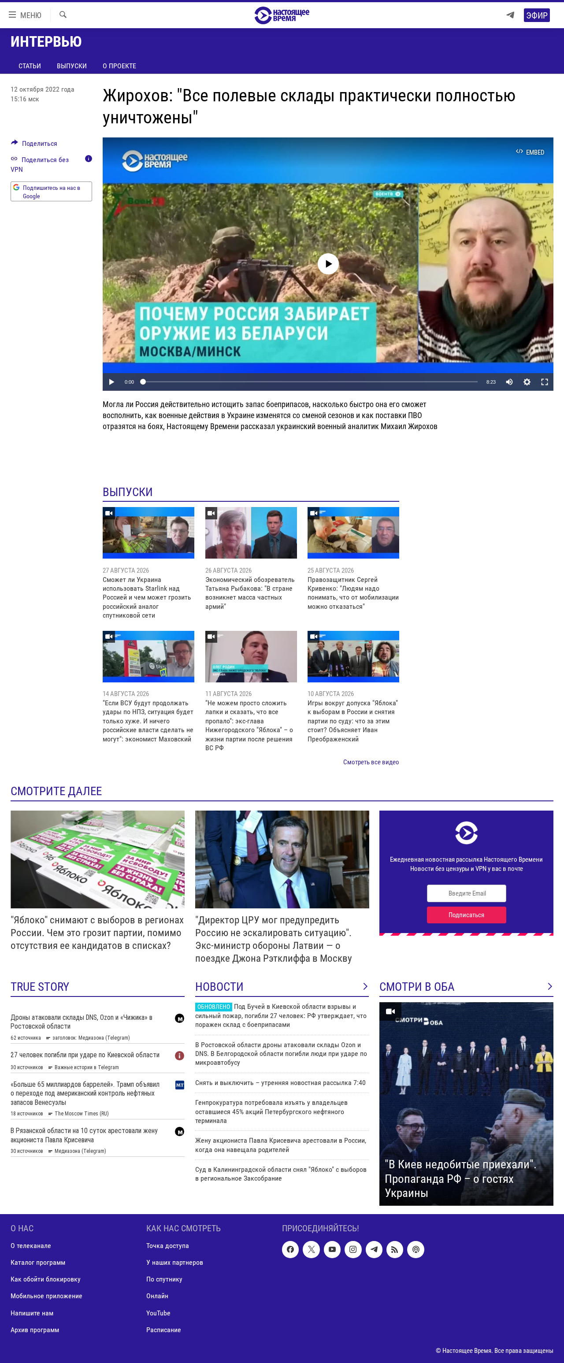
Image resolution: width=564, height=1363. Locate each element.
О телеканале (31, 1245)
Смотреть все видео (371, 762)
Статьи (30, 66)
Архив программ (35, 1329)
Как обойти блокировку (46, 1279)
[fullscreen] (544, 382)
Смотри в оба (417, 987)
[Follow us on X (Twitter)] (311, 1249)
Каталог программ (38, 1262)
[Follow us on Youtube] (332, 1249)
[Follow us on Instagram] (353, 1249)
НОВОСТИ (219, 987)
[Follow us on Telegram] (374, 1249)
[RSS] (394, 1249)
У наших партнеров (174, 1262)
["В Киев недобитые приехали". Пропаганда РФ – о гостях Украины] (466, 1104)
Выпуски (72, 66)
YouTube (158, 1312)
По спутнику (164, 1279)
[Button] (34, 145)
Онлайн (157, 1296)
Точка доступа (167, 1245)
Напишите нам (32, 1312)
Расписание (163, 1329)
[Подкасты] (415, 1249)
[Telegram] (510, 15)
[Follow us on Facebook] (290, 1249)
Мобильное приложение (46, 1296)
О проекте (119, 66)
